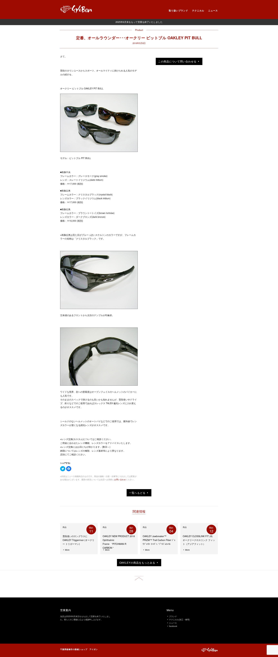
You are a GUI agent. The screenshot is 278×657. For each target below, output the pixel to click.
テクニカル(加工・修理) (179, 619)
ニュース (213, 10)
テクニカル (198, 10)
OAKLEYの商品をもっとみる (137, 562)
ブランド (173, 616)
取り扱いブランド (178, 10)
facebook (173, 626)
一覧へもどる (137, 493)
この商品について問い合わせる (177, 61)
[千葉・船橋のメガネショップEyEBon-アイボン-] (76, 12)
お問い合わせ (120, 479)
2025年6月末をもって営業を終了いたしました (139, 21)
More (67, 549)
